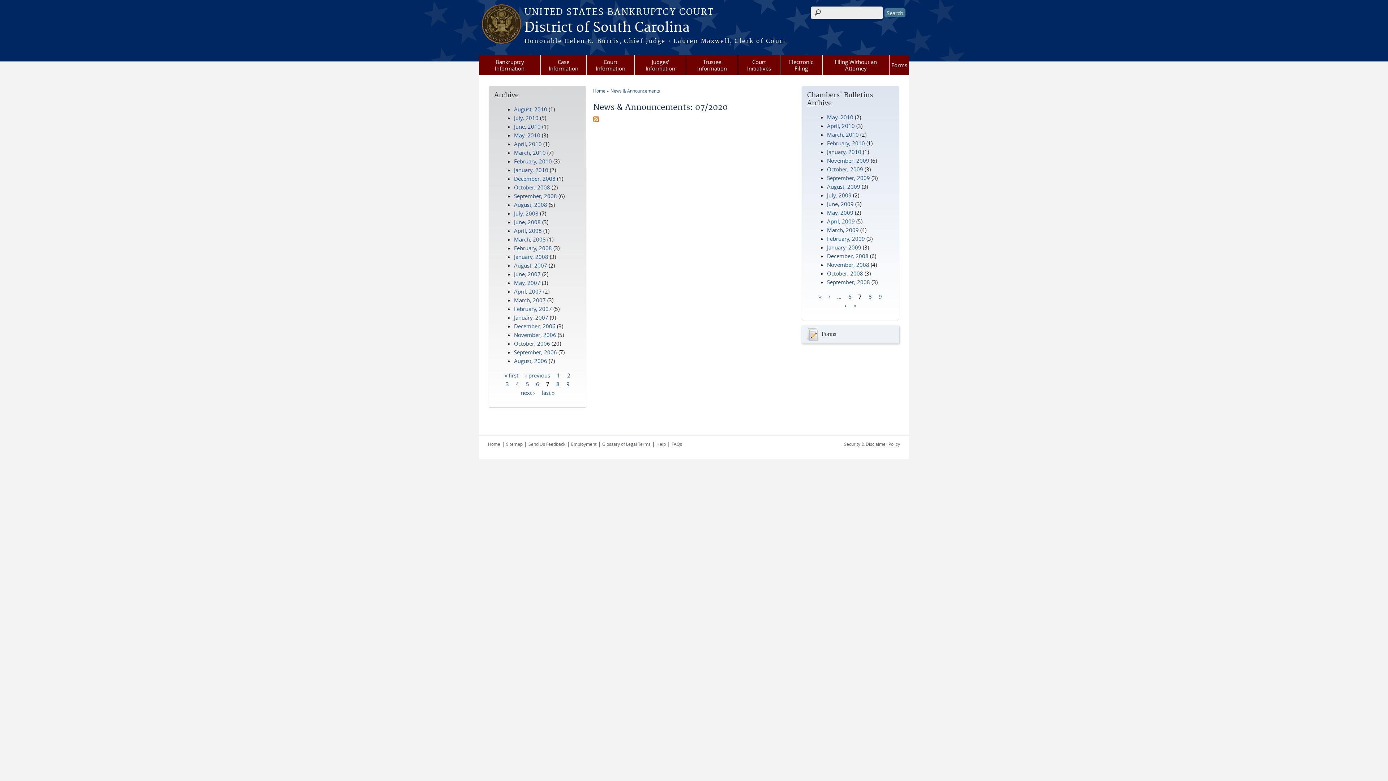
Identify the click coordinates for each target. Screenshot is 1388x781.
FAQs (677, 444)
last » (548, 392)
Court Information (610, 65)
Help (661, 444)
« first (511, 375)
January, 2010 (844, 151)
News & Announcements (635, 91)
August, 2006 (530, 360)
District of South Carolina (607, 28)
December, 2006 (535, 326)
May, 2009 (840, 212)
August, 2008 (530, 204)
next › (528, 392)
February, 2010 (846, 143)
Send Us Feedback (546, 444)
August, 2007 (530, 265)
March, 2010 (843, 134)
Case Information (563, 65)
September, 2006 (535, 352)
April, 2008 (528, 230)
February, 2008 (533, 248)
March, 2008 (530, 239)
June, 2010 (527, 126)
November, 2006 (535, 334)
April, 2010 (841, 125)
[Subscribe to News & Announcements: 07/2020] (596, 120)
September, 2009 (848, 178)
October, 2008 (845, 273)
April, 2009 (841, 221)
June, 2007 (527, 274)
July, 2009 (839, 195)
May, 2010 (840, 117)
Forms (899, 65)
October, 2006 (532, 343)
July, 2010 (526, 117)
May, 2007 (527, 282)
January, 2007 (531, 317)
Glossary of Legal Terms (626, 444)
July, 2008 (526, 213)
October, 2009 (845, 169)
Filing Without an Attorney (856, 65)
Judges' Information (660, 65)
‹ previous (537, 375)
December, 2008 (848, 256)
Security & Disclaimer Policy (872, 444)
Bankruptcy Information (509, 65)
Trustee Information (712, 65)
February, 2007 (533, 308)
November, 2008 (848, 264)
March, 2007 (530, 300)
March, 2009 (843, 230)
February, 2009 (846, 238)
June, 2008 (527, 222)
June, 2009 (840, 204)
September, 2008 (848, 282)
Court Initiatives (759, 65)
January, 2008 (531, 256)
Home (599, 91)
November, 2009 (848, 160)
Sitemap (514, 444)
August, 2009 (843, 186)
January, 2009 (844, 247)
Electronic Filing (801, 65)
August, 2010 (530, 109)
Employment (583, 444)
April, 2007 (528, 291)
